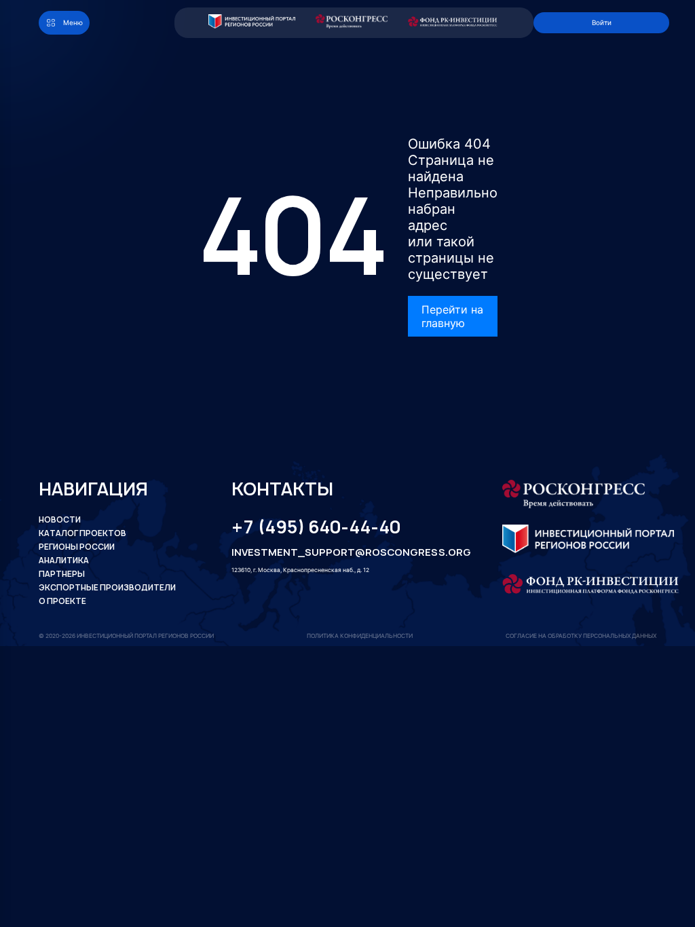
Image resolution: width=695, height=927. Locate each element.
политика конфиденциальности (360, 635)
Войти (602, 22)
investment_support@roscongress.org (339, 552)
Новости (60, 519)
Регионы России (77, 547)
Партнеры (62, 574)
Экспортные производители (107, 587)
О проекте (62, 601)
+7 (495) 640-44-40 (315, 527)
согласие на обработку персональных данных (581, 635)
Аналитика (64, 560)
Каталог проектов (82, 533)
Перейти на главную (452, 316)
